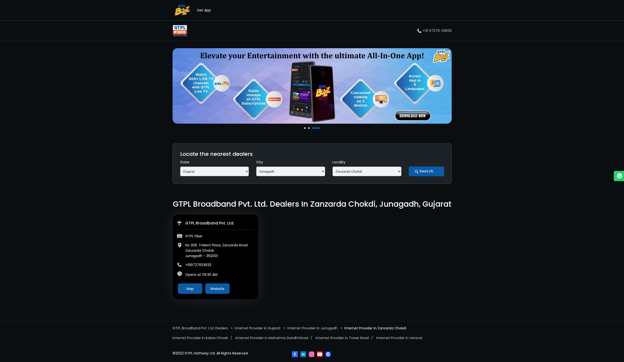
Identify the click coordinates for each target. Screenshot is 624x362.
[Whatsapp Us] (619, 176)
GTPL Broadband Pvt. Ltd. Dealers (201, 328)
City (259, 162)
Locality (338, 162)
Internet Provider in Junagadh (312, 328)
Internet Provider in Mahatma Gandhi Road (271, 338)
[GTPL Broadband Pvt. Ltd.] (180, 30)
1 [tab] (305, 128)
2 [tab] (309, 128)
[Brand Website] (328, 354)
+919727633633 (198, 264)
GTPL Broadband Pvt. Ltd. (209, 223)
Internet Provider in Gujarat (258, 328)
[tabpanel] (312, 86)
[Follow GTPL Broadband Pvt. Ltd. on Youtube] (320, 354)
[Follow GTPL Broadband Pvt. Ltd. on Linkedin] (303, 354)
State (184, 162)
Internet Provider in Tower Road (342, 338)
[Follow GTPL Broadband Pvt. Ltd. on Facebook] (295, 354)
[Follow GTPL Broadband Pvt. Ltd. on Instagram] (312, 354)
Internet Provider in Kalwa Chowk (200, 338)
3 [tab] (313, 128)
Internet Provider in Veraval (399, 338)
